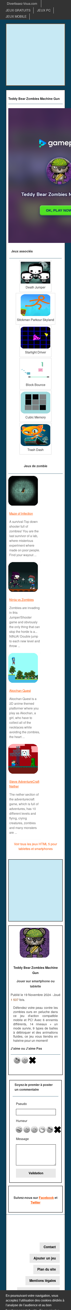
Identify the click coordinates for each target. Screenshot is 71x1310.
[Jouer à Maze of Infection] (23, 505)
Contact (50, 1246)
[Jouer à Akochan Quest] (23, 682)
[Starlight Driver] (35, 327)
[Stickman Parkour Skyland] (35, 294)
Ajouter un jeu (45, 1258)
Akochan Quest (20, 690)
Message (22, 1138)
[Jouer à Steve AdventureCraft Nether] (23, 773)
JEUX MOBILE (16, 16)
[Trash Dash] (35, 424)
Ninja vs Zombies (21, 599)
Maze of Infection (21, 513)
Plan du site (46, 1269)
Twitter (35, 1202)
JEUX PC (44, 10)
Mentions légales (42, 1280)
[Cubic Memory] (35, 392)
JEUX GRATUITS (18, 10)
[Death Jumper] (35, 262)
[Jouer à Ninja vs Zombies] (23, 591)
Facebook (46, 1197)
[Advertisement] (35, 54)
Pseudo (21, 1103)
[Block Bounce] (35, 359)
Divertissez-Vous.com (22, 3)
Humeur (21, 1120)
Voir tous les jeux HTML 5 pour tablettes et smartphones (35, 846)
